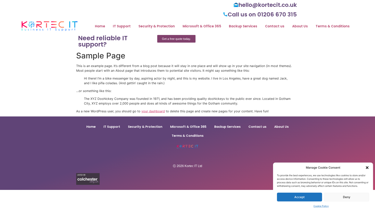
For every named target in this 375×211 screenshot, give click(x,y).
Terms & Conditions (333, 26)
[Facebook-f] (187, 156)
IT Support (122, 26)
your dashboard (153, 111)
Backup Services (243, 26)
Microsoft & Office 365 (202, 26)
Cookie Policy (321, 206)
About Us (300, 26)
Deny (346, 197)
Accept (299, 197)
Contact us (274, 26)
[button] (367, 168)
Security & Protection (156, 26)
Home (100, 26)
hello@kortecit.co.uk (267, 5)
